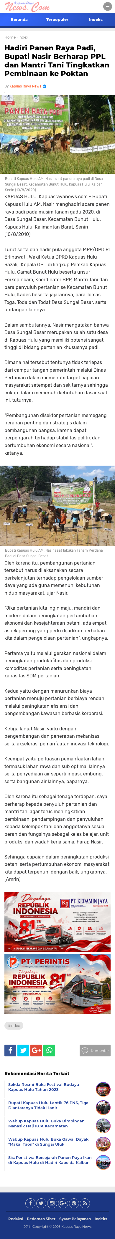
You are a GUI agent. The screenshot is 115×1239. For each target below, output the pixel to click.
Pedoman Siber (41, 1219)
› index (22, 37)
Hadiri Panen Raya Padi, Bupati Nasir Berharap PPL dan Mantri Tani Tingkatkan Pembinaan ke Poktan (56, 60)
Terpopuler (57, 19)
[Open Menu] (107, 6)
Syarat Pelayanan (75, 1219)
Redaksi (15, 1219)
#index (14, 1025)
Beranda (19, 19)
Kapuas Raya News (76, 1227)
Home (10, 37)
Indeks (96, 19)
